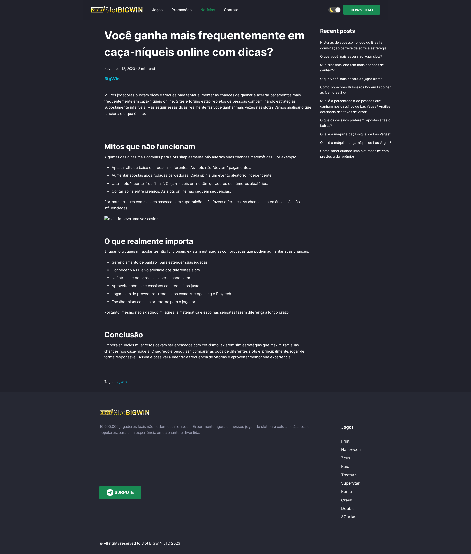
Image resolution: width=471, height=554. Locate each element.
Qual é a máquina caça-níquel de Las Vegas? (355, 134)
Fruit (345, 441)
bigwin (121, 381)
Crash (346, 500)
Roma (346, 491)
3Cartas (348, 516)
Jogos (157, 9)
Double (347, 508)
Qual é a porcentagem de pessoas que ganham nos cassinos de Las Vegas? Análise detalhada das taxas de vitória (355, 106)
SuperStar (350, 483)
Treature (349, 474)
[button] (334, 10)
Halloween (351, 449)
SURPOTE (124, 492)
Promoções (181, 9)
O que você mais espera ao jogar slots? (351, 56)
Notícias (207, 9)
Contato (231, 9)
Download (362, 10)
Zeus (345, 457)
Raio (345, 466)
